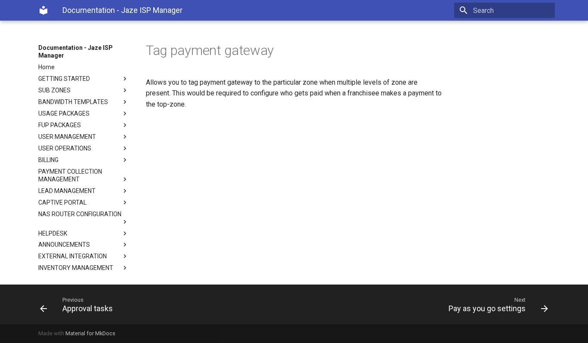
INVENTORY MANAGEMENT (75, 267)
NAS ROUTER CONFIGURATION (79, 214)
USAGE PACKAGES (64, 113)
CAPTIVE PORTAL (62, 202)
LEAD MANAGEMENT (67, 190)
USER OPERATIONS (64, 148)
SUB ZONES (54, 90)
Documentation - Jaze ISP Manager (75, 51)
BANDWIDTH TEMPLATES (73, 101)
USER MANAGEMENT (67, 136)
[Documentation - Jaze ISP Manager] (43, 10)
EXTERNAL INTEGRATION (72, 256)
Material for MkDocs (90, 333)
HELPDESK (52, 233)
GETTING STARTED (64, 78)
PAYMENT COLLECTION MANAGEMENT (70, 175)
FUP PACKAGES (59, 125)
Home (46, 67)
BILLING (48, 159)
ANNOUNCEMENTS (64, 244)
